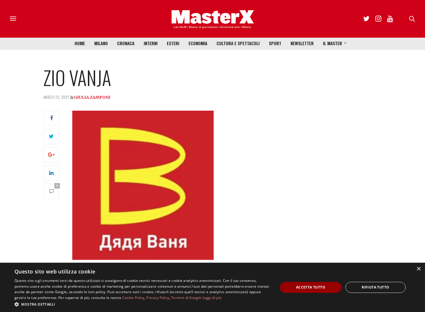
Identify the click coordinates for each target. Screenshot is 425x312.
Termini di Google (186, 297)
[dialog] (212, 287)
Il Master (332, 43)
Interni (151, 43)
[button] (142, 304)
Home (80, 43)
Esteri (173, 43)
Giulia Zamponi (92, 97)
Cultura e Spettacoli (238, 43)
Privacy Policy (157, 297)
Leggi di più (212, 297)
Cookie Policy (133, 297)
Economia (198, 43)
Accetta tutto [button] (310, 287)
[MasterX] (212, 19)
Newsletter (302, 43)
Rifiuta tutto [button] (375, 287)
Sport (275, 43)
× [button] (418, 269)
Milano (101, 43)
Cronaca (125, 43)
